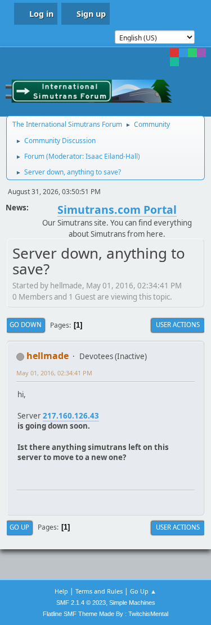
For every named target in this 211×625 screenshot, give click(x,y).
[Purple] (201, 52)
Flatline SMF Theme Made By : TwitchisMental (105, 613)
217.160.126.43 (71, 416)
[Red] (174, 52)
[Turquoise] (174, 61)
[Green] (192, 52)
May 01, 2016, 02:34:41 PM (54, 373)
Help (61, 591)
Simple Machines (132, 602)
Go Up (19, 527)
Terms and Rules (99, 591)
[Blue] (183, 52)
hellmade (47, 356)
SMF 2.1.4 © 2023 (81, 602)
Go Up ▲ (143, 591)
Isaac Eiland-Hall (112, 156)
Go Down (26, 324)
